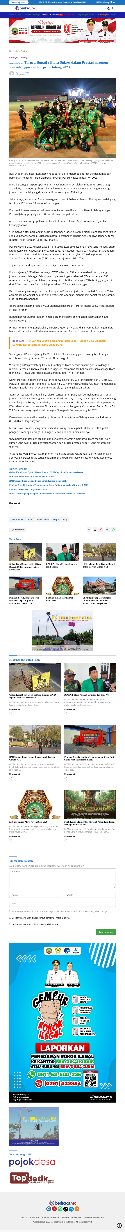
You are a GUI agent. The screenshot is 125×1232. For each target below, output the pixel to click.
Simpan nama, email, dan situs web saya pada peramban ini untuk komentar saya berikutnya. (60, 911)
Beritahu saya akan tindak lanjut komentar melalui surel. (41, 917)
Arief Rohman (17, 519)
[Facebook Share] (89, 529)
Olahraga (24, 57)
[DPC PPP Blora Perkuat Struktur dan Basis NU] (62, 552)
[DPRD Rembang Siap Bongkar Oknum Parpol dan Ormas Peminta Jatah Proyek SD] (99, 586)
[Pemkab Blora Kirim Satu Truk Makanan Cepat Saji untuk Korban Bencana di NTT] (25, 586)
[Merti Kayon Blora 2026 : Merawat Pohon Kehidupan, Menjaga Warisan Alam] (90, 804)
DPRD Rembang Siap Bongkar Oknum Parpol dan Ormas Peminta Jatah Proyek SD (48, 494)
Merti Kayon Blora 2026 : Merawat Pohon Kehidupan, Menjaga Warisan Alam (89, 823)
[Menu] (11, 8)
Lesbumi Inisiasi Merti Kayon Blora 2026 (28, 489)
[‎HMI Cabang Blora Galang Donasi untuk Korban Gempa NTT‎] (99, 552)
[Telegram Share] (107, 529)
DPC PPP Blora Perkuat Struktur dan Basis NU (31, 476)
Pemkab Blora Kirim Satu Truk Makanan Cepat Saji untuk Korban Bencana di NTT (48, 485)
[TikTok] (65, 1209)
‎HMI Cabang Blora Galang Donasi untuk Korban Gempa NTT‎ (83, 2)
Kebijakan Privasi (50, 1218)
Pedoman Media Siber (94, 1218)
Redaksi (65, 1218)
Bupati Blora (43, 519)
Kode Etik (34, 1218)
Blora (30, 519)
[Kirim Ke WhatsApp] (113, 529)
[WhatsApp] (60, 1209)
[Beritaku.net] (25, 8)
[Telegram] (71, 1209)
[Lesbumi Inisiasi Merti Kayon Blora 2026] (62, 586)
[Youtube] (54, 1209)
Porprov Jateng (60, 519)
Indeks (24, 1218)
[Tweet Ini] (95, 529)
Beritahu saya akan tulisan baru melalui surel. (35, 924)
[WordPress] (48, 1209)
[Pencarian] (114, 8)
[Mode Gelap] (109, 8)
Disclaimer (76, 1218)
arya (18, 72)
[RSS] (77, 1209)
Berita (12, 57)
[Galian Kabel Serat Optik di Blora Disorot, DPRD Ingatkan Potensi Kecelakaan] (25, 552)
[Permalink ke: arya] (11, 73)
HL (17, 57)
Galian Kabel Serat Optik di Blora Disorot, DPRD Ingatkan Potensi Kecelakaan (46, 472)
